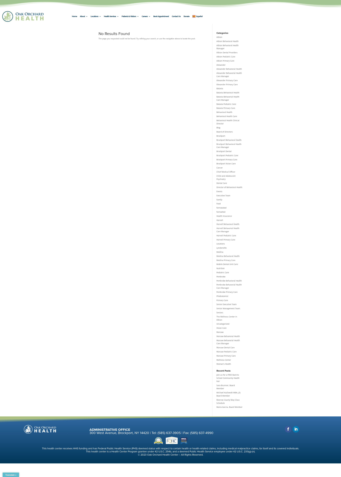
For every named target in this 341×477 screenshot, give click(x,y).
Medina (219, 252)
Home (74, 16)
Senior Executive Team (226, 304)
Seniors (219, 312)
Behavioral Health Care (226, 116)
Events (219, 191)
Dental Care (221, 183)
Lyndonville (221, 248)
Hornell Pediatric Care (226, 235)
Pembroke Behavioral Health (229, 280)
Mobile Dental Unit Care (227, 264)
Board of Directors (224, 131)
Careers (145, 16)
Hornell (219, 220)
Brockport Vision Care (226, 163)
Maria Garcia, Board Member (229, 407)
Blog (218, 127)
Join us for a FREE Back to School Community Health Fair (227, 378)
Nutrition (220, 268)
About (82, 16)
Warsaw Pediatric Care (226, 351)
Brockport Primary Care (226, 159)
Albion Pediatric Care (225, 56)
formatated (221, 207)
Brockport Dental (224, 151)
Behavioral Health (224, 112)
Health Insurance (224, 216)
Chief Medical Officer (225, 172)
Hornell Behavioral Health (227, 224)
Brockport (220, 136)
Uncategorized (222, 324)
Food (218, 203)
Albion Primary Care (225, 61)
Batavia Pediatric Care (226, 104)
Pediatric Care (222, 272)
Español (199, 16)
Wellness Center (223, 360)
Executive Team (223, 195)
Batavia (219, 88)
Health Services (110, 16)
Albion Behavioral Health (227, 41)
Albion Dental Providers (227, 52)
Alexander (221, 65)
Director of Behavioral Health (229, 187)
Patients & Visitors (129, 16)
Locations (94, 16)
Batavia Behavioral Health (227, 92)
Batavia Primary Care (225, 108)
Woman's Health (223, 364)
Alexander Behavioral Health (229, 69)
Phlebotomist (222, 296)
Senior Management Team (228, 308)
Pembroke (220, 276)
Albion (219, 37)
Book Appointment (161, 16)
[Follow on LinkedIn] (296, 429)
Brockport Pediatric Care (227, 155)
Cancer (219, 167)
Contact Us (176, 16)
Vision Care (221, 328)
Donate (186, 16)
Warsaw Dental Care (225, 347)
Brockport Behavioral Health (228, 140)
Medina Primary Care (225, 260)
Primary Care (222, 300)
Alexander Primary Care (227, 80)
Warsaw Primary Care (226, 356)
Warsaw (220, 332)
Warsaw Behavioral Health (228, 336)
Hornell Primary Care (225, 239)
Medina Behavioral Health (228, 256)
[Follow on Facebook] (288, 429)
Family (219, 199)
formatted (220, 212)
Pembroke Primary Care (227, 292)
